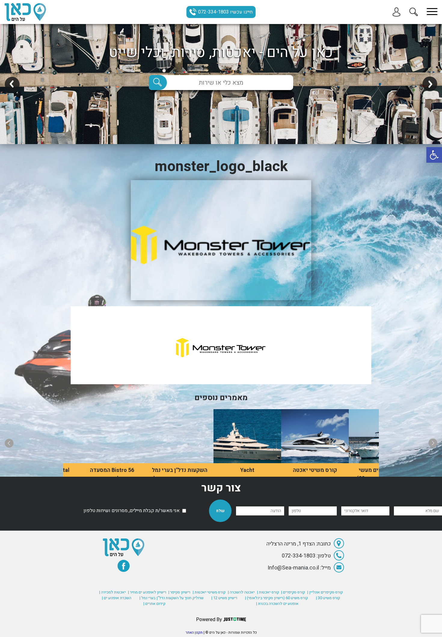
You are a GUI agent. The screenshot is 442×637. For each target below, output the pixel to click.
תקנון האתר (194, 632)
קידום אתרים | (154, 603)
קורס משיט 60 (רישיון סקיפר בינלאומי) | (276, 598)
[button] (434, 155)
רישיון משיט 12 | (224, 598)
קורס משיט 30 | (328, 598)
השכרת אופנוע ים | (116, 598)
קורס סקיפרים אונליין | (325, 592)
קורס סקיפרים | (293, 592)
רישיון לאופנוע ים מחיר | (147, 592)
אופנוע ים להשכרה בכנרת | (277, 603)
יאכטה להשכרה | (241, 592)
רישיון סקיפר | (179, 592)
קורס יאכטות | (268, 592)
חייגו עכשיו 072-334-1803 (225, 12)
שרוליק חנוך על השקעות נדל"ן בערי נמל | (172, 598)
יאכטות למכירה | (112, 592)
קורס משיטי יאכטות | (209, 592)
